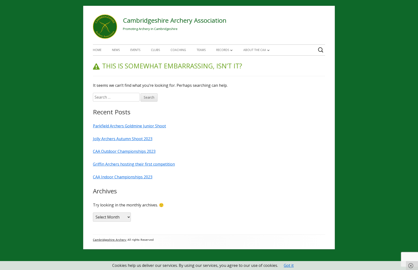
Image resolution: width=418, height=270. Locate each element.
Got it (289, 265)
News (116, 50)
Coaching (178, 50)
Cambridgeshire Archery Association (174, 20)
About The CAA (254, 50)
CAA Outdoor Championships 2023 (124, 151)
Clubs (155, 50)
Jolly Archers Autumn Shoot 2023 (122, 138)
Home (97, 50)
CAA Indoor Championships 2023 (122, 177)
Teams (201, 50)
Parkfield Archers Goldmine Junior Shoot (129, 126)
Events (135, 50)
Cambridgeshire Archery (110, 239)
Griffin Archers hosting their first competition (134, 164)
